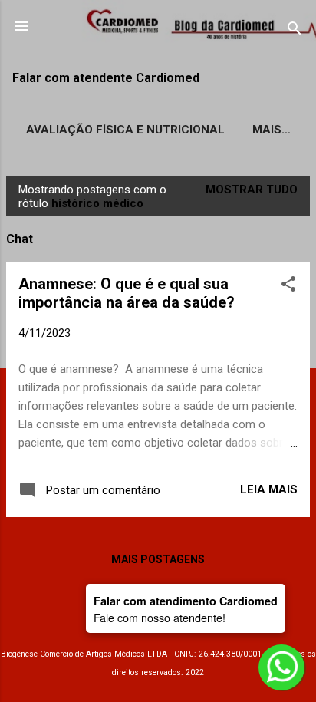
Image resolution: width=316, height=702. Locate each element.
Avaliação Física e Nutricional (125, 130)
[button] (288, 286)
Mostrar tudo (252, 189)
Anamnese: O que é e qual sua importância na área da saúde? (126, 293)
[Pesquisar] (294, 31)
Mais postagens (158, 559)
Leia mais (269, 489)
